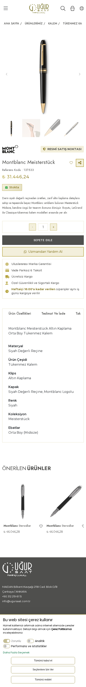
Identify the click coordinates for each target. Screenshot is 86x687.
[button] (79, 74)
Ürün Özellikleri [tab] (20, 313)
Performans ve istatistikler (29, 646)
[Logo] (39, 8)
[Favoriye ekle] (39, 526)
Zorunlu (16, 641)
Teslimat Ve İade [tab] (53, 313)
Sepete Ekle (43, 240)
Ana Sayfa (11, 23)
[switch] (30, 641)
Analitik (40, 641)
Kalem (52, 23)
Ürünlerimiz (34, 23)
